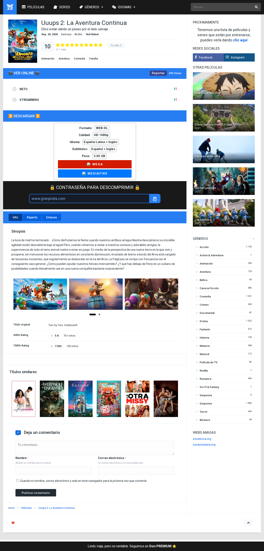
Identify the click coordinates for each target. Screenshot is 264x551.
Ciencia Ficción (209, 288)
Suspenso (206, 403)
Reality (204, 370)
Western (205, 420)
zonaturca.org (202, 438)
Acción (204, 247)
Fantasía (205, 329)
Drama (204, 321)
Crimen (204, 304)
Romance (205, 378)
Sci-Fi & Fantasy (209, 387)
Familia (93, 58)
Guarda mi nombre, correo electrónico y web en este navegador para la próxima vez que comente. (83, 480)
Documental (207, 313)
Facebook (205, 57)
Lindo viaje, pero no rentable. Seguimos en (132, 546)
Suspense (206, 395)
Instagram (238, 57)
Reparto (32, 217)
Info (15, 217)
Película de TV (208, 362)
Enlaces (51, 217)
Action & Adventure (212, 255)
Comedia (79, 58)
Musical (204, 354)
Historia (204, 337)
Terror (203, 411)
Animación (47, 58)
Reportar (158, 73)
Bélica (203, 280)
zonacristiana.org (204, 444)
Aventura (64, 58)
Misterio (205, 345)
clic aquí (240, 40)
